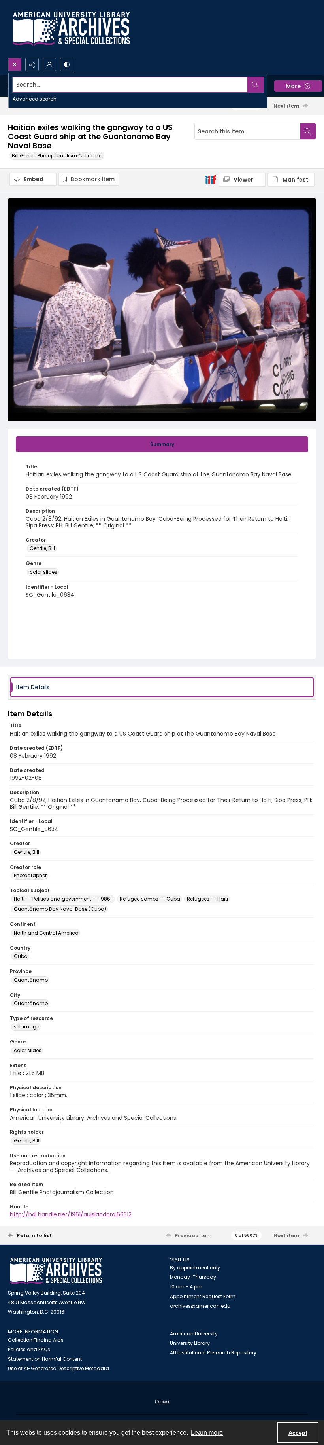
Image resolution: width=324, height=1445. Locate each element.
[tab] (162, 444)
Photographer (30, 875)
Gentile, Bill (42, 548)
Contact (162, 1402)
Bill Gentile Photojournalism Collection (57, 155)
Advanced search (35, 98)
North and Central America (46, 932)
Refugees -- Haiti (207, 898)
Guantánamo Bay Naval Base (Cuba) (60, 909)
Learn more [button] (207, 1432)
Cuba (21, 956)
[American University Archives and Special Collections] (56, 1271)
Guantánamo (31, 980)
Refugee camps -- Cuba (150, 898)
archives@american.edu (200, 1306)
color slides (43, 572)
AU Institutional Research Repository (213, 1352)
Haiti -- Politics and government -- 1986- (63, 898)
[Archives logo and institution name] (71, 29)
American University (194, 1333)
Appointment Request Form (202, 1296)
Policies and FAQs (29, 1349)
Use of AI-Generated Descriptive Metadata (58, 1368)
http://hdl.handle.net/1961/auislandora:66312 (71, 1214)
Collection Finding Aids (36, 1340)
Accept (297, 1433)
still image (26, 1026)
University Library (190, 1343)
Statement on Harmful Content (45, 1359)
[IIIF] (210, 179)
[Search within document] (308, 131)
